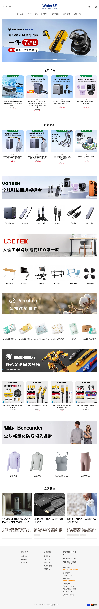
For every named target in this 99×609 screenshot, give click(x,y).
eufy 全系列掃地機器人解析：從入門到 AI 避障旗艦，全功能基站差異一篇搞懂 (16, 520)
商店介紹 (24, 556)
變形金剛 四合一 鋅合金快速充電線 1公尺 (37, 406)
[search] (89, 6)
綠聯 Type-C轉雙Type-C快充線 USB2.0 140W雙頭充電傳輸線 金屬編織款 (61, 158)
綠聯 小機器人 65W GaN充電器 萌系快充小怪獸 (86, 102)
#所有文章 (76, 535)
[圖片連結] (49, 187)
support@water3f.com (70, 570)
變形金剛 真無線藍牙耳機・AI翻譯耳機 (86, 406)
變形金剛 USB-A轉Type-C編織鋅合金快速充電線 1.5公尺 (62, 406)
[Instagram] (6, 6)
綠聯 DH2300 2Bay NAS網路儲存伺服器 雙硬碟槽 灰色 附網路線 (12, 157)
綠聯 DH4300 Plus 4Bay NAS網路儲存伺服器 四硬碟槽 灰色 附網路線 (37, 157)
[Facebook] (3, 6)
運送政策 (47, 559)
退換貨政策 (48, 563)
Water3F (42, 605)
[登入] (92, 6)
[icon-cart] (95, 6)
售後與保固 (48, 566)
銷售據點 (47, 569)
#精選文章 (37, 535)
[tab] (36, 59)
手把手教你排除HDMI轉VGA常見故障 (48, 520)
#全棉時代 (70, 535)
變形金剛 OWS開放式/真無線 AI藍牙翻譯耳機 (12, 406)
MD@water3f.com (69, 581)
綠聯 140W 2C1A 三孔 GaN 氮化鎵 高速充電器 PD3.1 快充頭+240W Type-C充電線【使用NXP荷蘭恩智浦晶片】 (37, 104)
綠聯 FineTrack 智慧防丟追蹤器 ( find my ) (86, 157)
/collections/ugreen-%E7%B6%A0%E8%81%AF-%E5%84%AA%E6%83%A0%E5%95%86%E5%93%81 (35, 20)
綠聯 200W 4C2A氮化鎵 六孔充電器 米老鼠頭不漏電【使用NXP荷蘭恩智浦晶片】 (12, 103)
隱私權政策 (25, 563)
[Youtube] (10, 6)
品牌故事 (24, 559)
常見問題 (47, 556)
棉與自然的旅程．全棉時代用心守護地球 (81, 520)
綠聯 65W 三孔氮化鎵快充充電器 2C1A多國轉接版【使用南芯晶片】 (61, 102)
